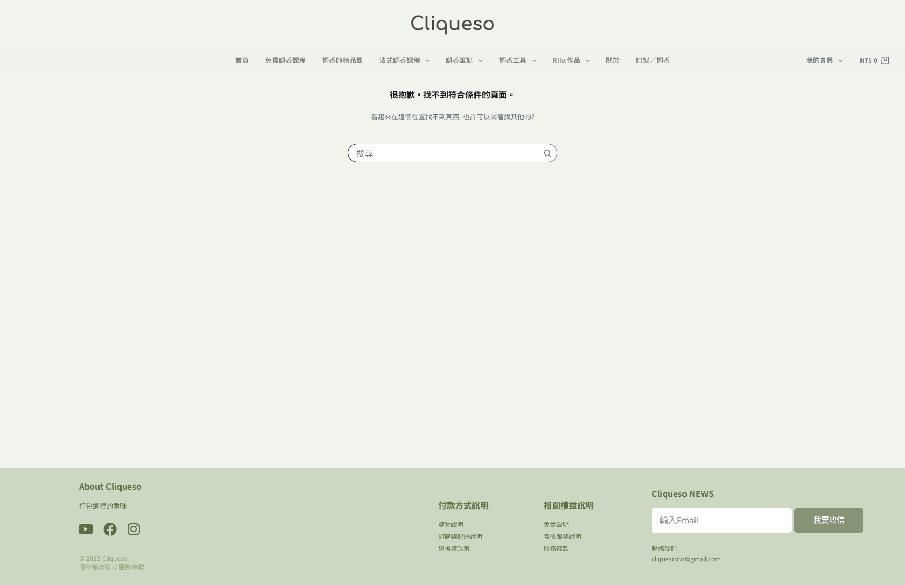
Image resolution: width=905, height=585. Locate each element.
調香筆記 (459, 60)
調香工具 (512, 60)
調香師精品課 (342, 60)
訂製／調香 (653, 60)
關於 (613, 60)
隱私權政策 (95, 566)
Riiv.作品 (566, 60)
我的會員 (819, 60)
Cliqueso (114, 558)
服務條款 (131, 566)
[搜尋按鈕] (547, 153)
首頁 (242, 60)
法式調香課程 (399, 60)
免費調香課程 (285, 60)
